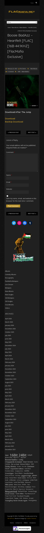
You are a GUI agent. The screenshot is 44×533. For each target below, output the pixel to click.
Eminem (30, 466)
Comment (10, 152)
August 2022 (9, 423)
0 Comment (11, 71)
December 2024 (10, 345)
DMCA (26, 523)
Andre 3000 (8, 457)
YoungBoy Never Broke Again (16, 500)
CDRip (21, 460)
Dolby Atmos (10, 466)
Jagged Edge (26, 475)
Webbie (25, 498)
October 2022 (9, 416)
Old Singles (9, 301)
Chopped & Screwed (13, 462)
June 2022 (8, 429)
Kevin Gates (22, 478)
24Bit (23, 455)
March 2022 (9, 439)
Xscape (31, 498)
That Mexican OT (30, 493)
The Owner (23, 68)
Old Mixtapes (9, 298)
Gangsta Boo (19, 471)
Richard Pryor (22, 491)
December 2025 (10, 329)
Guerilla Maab (28, 473)
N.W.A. (24, 484)
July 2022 (8, 426)
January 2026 (9, 325)
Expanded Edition (17, 469)
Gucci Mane (19, 473)
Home (9, 27)
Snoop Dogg (32, 491)
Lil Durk (19, 480)
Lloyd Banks (9, 482)
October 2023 (9, 376)
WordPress (11, 518)
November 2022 (10, 413)
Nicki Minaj (21, 487)
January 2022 (9, 446)
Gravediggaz (9, 473)
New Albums (15, 27)
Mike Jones (9, 484)
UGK (20, 498)
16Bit (19, 71)
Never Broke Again (11, 487)
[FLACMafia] (22, 11)
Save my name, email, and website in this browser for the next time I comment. (21, 199)
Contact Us (18, 523)
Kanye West (13, 478)
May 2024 (8, 352)
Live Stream (9, 284)
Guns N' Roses (9, 475)
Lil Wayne (25, 480)
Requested (11, 491)
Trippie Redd (9, 498)
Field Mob (28, 468)
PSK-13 (15, 489)
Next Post (31, 132)
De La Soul (15, 464)
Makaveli (28, 482)
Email (8, 182)
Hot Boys (17, 475)
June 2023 (8, 389)
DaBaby (7, 464)
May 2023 (8, 392)
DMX (32, 464)
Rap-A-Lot (22, 489)
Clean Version (28, 462)
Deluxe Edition (25, 464)
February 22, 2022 (12, 68)
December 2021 (10, 449)
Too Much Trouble (23, 496)
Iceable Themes (31, 518)
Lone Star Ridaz (19, 482)
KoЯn (6, 480)
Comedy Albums (10, 274)
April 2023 (8, 396)
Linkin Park (33, 480)
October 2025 (9, 332)
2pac (7, 455)
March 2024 (9, 359)
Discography (9, 278)
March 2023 (9, 399)
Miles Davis (17, 484)
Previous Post (14, 132)
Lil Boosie (12, 480)
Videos (7, 308)
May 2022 (8, 433)
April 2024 (8, 356)
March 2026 (9, 322)
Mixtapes (8, 288)
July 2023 (8, 386)
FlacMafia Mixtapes (11, 281)
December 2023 (10, 369)
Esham (7, 469)
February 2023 (10, 402)
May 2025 (8, 342)
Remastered (29, 489)
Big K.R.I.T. (16, 457)
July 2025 (8, 335)
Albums (7, 271)
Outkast (28, 487)
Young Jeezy (32, 500)
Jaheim (34, 475)
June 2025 (8, 339)
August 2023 (9, 382)
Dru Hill (24, 466)
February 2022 (10, 443)
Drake (19, 466)
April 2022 (8, 436)
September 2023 (10, 379)
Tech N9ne (19, 494)
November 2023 (10, 372)
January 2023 (9, 406)
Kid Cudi (29, 478)
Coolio (36, 462)
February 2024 (10, 362)
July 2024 (8, 349)
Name (9, 175)
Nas (28, 484)
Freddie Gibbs (9, 471)
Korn (34, 478)
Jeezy (6, 478)
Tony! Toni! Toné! (10, 496)
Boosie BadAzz (25, 71)
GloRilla (26, 471)
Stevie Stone (9, 494)
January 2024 (9, 366)
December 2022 (10, 409)
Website (9, 189)
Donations (33, 523)
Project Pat (8, 489)
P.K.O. (34, 487)
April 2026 (8, 319)
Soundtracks (9, 305)
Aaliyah (30, 455)
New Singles (9, 295)
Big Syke (23, 457)
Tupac (16, 498)
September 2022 (10, 419)
